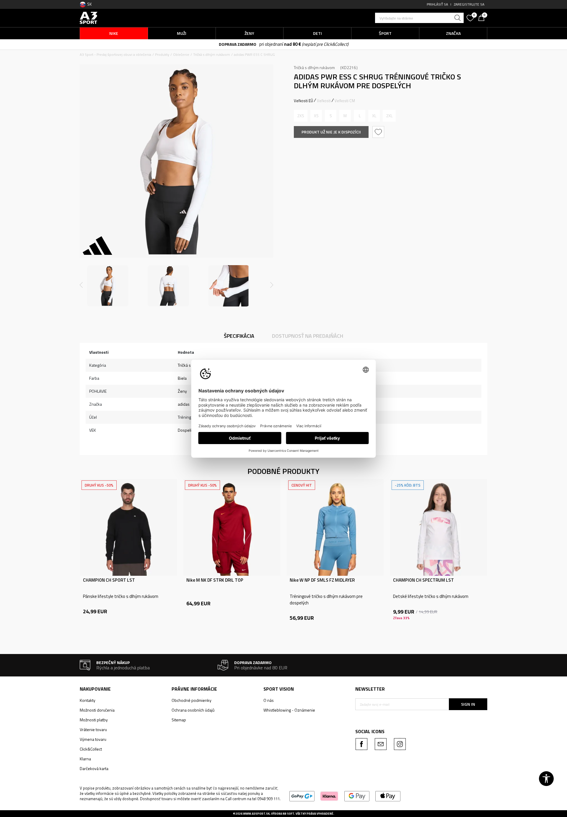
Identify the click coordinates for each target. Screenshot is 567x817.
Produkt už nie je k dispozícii (331, 132)
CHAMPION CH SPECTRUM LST (423, 580)
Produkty (162, 54)
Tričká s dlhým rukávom (211, 54)
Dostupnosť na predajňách (307, 336)
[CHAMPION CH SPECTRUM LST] (438, 527)
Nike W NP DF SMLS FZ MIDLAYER (322, 580)
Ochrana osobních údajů (193, 710)
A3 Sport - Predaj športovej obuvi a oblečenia (115, 54)
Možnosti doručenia (97, 710)
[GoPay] (302, 795)
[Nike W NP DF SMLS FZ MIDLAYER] (335, 527)
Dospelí (184, 430)
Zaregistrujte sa (469, 4)
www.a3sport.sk (256, 813)
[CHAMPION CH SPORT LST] (128, 527)
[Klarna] (329, 795)
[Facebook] (361, 744)
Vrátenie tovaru (93, 729)
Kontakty (87, 700)
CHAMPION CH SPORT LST (109, 580)
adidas (184, 404)
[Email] (381, 744)
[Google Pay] (356, 795)
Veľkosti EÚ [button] (303, 101)
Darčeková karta (94, 768)
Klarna (85, 759)
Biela (182, 378)
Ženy (182, 391)
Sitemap (179, 720)
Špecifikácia (239, 336)
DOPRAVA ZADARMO (237, 44)
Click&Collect (91, 749)
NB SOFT (288, 813)
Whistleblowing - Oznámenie (289, 710)
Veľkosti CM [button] (345, 101)
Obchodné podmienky (191, 700)
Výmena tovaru (93, 739)
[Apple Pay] (387, 795)
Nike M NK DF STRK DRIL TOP (214, 580)
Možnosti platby (94, 720)
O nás (268, 700)
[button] (419, 18)
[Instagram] (400, 744)
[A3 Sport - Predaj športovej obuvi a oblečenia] (88, 17)
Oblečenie (181, 54)
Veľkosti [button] (324, 101)
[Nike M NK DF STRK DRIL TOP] (231, 527)
